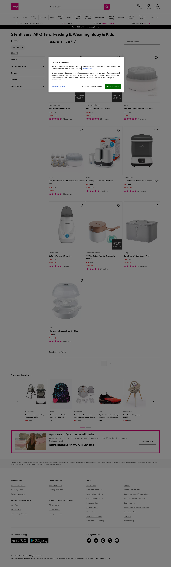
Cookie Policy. (87, 68)
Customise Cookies (58, 86)
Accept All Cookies (112, 86)
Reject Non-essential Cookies (92, 86)
